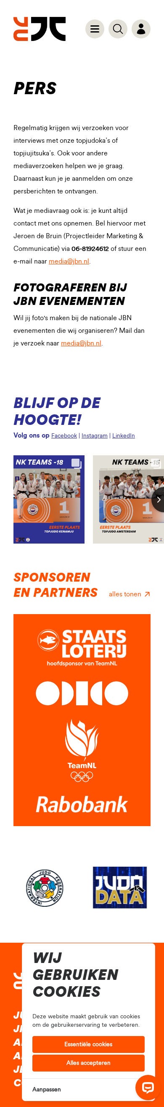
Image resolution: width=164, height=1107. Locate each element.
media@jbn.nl (69, 261)
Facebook (64, 436)
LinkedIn (123, 436)
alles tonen (125, 594)
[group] (44, 888)
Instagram (95, 436)
